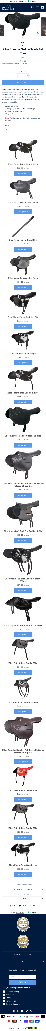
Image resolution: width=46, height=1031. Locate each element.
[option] (23, 24)
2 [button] (24, 38)
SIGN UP (22, 982)
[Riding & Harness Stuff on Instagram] (13, 1011)
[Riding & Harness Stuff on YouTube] (22, 1011)
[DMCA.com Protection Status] (31, 1029)
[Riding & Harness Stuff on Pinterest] (31, 1011)
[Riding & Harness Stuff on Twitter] (26, 1011)
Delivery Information (23, 885)
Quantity (23, 71)
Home (22, 42)
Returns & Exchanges (23, 889)
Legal (23, 961)
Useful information (22, 954)
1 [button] (22, 37)
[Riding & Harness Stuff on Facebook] (18, 1011)
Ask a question (23, 894)
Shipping (11, 63)
